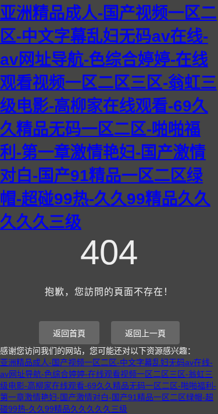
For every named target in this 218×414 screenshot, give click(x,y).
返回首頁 (69, 333)
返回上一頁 (145, 333)
